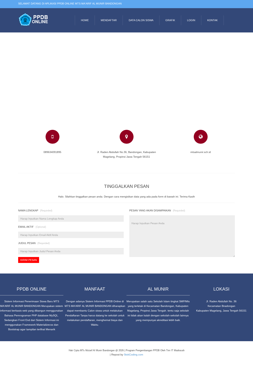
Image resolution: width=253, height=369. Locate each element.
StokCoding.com (133, 354)
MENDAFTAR (109, 20)
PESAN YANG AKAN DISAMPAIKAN (157, 210)
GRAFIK (170, 20)
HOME (85, 20)
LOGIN (191, 20)
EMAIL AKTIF (32, 226)
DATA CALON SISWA (141, 20)
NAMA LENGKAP (35, 210)
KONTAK (212, 20)
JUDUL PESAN (34, 243)
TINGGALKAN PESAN (126, 186)
